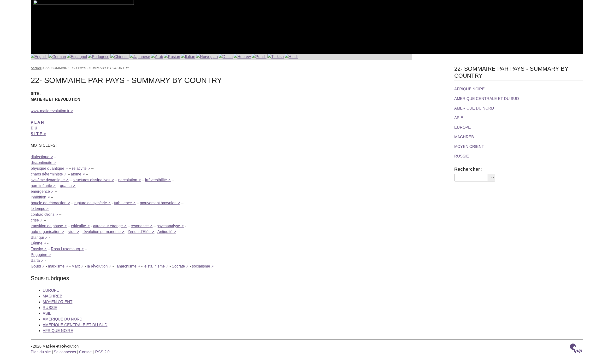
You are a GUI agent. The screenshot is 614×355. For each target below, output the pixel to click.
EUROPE (51, 290)
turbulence (123, 203)
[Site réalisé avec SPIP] (576, 348)
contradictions (42, 214)
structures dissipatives (91, 180)
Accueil (36, 68)
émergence (40, 191)
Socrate (178, 266)
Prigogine (39, 255)
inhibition (38, 197)
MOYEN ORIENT (57, 302)
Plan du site (41, 352)
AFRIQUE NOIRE (58, 331)
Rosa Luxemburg (65, 249)
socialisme (201, 266)
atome (76, 174)
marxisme (56, 266)
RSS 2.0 (102, 352)
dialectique (40, 157)
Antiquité (164, 232)
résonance (140, 226)
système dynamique (48, 180)
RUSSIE (50, 308)
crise (35, 220)
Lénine (36, 243)
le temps (38, 209)
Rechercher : (468, 169)
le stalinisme (154, 266)
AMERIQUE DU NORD (63, 319)
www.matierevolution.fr (50, 111)
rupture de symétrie (90, 203)
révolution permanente (102, 232)
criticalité (78, 226)
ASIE (47, 313)
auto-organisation (45, 232)
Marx (75, 266)
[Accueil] (82, 24)
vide (72, 232)
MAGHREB (52, 296)
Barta (35, 260)
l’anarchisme (125, 266)
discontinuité (41, 163)
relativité (79, 168)
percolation (127, 180)
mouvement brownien (158, 203)
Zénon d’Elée (139, 232)
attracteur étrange (108, 226)
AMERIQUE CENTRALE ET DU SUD (75, 325)
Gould (36, 266)
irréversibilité (156, 180)
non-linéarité (41, 186)
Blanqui (37, 237)
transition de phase (47, 226)
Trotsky (37, 249)
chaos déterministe (47, 174)
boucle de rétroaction (48, 203)
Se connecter (65, 352)
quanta (66, 186)
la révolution (97, 266)
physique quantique (47, 168)
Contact (85, 352)
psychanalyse (168, 226)
